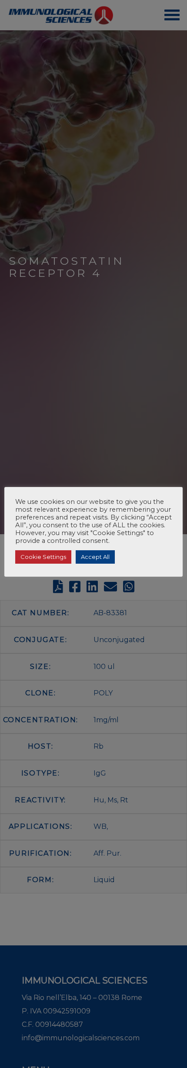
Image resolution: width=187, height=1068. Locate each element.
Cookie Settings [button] (43, 556)
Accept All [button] (95, 556)
